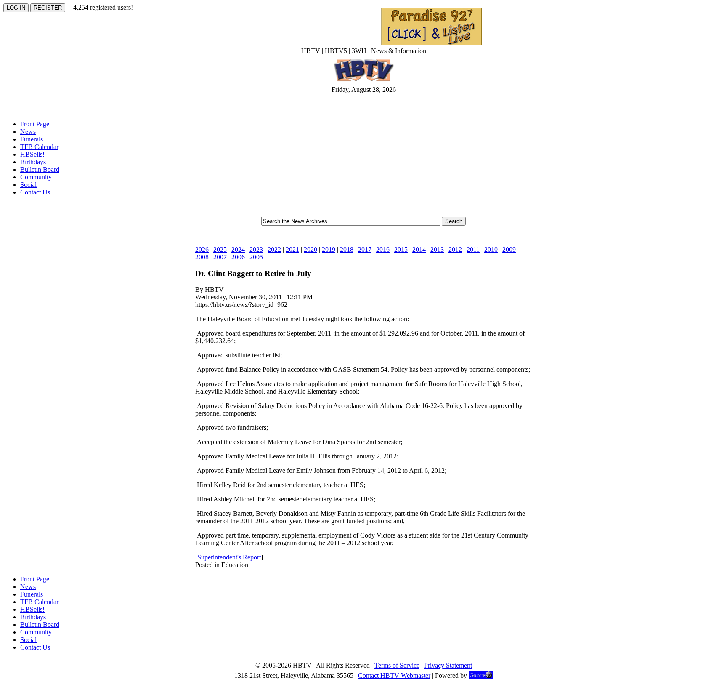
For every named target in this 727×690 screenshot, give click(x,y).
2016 (383, 249)
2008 (202, 257)
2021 (292, 249)
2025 (220, 249)
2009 (509, 249)
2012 (455, 249)
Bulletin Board (39, 169)
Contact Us (35, 192)
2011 (473, 249)
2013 (437, 249)
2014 (419, 249)
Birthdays (33, 161)
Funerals (31, 139)
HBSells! (32, 154)
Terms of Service (396, 665)
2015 (401, 249)
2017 (364, 249)
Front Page (34, 124)
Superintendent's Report (229, 557)
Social (28, 184)
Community (36, 177)
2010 (491, 249)
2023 (256, 249)
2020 (310, 249)
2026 (202, 249)
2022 (274, 249)
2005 (256, 257)
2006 (238, 257)
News (28, 131)
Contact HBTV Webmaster (394, 675)
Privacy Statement (448, 665)
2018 (346, 249)
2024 (238, 249)
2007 (220, 257)
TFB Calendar (39, 146)
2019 (328, 249)
